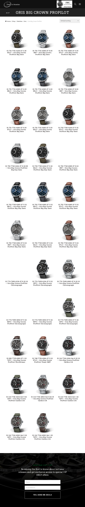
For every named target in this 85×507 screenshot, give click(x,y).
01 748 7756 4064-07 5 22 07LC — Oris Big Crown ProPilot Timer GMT (42, 360)
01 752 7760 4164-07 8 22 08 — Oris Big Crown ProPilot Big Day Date (16, 168)
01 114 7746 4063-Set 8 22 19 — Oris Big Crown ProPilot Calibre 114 (42, 398)
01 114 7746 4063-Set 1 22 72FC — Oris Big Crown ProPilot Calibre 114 (42, 437)
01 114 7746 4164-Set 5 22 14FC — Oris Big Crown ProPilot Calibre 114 (16, 398)
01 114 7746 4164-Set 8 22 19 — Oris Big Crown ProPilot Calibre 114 (68, 360)
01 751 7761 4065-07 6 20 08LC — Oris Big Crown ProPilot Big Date (16, 91)
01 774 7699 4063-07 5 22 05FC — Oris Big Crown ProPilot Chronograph (42, 322)
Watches (19, 21)
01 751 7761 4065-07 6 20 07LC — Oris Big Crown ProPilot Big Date (68, 52)
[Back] (7, 13)
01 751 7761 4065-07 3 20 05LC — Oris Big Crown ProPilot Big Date (42, 91)
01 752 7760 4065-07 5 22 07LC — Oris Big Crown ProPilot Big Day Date (68, 206)
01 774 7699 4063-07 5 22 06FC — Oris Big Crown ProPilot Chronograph (16, 322)
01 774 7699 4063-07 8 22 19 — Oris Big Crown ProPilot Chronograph (68, 283)
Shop (13, 21)
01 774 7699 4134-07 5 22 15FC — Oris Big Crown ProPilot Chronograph (42, 283)
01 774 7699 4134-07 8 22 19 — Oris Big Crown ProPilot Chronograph (16, 283)
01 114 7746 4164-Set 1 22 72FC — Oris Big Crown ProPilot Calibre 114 (68, 398)
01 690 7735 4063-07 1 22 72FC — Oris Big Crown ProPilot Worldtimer (17, 360)
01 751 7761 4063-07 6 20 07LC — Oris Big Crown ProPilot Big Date (16, 129)
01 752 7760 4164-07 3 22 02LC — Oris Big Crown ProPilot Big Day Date (42, 168)
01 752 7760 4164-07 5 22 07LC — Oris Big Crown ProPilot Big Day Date (68, 129)
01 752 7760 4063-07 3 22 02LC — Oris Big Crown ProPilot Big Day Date (42, 245)
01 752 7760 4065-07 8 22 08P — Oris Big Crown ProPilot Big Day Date (68, 168)
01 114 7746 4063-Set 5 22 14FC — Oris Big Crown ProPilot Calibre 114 (16, 437)
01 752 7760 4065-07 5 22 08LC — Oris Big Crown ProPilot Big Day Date (17, 206)
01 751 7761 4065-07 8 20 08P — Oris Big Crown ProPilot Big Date (42, 52)
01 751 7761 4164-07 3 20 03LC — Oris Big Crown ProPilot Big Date (16, 52)
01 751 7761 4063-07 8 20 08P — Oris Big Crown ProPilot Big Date (68, 91)
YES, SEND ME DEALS (42, 495)
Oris (25, 21)
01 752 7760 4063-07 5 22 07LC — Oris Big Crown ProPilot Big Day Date (68, 245)
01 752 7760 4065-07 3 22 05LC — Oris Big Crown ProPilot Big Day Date (42, 206)
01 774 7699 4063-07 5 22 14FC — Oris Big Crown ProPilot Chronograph (68, 322)
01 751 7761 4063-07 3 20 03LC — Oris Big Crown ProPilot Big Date (42, 129)
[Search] (75, 4)
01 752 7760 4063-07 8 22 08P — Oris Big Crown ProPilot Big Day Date (17, 245)
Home (9, 21)
